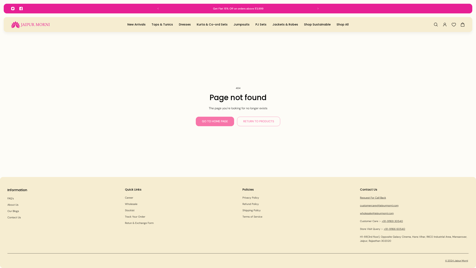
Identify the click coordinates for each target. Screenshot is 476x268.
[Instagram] (13, 8)
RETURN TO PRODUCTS (258, 121)
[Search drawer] (435, 24)
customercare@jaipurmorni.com (379, 205)
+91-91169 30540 (392, 221)
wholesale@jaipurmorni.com (377, 213)
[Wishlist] (453, 24)
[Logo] (30, 24)
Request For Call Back (373, 197)
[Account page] (444, 24)
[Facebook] (21, 8)
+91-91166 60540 (394, 229)
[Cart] (462, 24)
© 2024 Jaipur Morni (456, 260)
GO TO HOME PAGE (215, 121)
